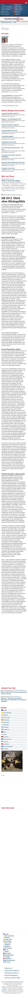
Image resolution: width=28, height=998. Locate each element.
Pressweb (14, 991)
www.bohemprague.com (20, 690)
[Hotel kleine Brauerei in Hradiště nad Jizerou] (12, 771)
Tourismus (5, 741)
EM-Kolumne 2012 (10, 190)
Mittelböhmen (18, 4)
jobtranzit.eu (4, 990)
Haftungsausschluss (11, 973)
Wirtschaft (5, 749)
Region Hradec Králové (7, 8)
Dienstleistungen (7, 712)
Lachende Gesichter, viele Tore (10, 113)
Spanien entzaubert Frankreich (10, 125)
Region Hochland (5, 12)
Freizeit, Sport (6, 717)
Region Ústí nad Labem (7, 6)
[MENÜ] (26, 2)
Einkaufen (5, 715)
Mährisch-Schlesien (6, 9)
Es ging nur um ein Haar (8, 168)
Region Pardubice (19, 8)
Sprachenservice (7, 739)
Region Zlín (17, 14)
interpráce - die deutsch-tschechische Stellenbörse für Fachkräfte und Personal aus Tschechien (13, 699)
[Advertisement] (14, 641)
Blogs (15, 22)
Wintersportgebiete (8, 746)
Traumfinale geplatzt (7, 136)
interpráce (4, 986)
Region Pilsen (5, 11)
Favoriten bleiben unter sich (9, 130)
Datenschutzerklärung (11, 970)
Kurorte (5, 734)
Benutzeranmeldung (11, 975)
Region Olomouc (5, 14)
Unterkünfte (6, 744)
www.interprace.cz (15, 696)
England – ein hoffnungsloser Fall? (11, 119)
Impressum (8, 968)
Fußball (7, 179)
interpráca (4, 988)
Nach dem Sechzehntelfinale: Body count (13, 162)
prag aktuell (19, 982)
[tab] (14, 710)
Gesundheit (6, 724)
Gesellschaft (6, 722)
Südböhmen (18, 11)
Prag (3, 4)
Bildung (5, 710)
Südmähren (17, 12)
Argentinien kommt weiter (9, 142)
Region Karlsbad (18, 9)
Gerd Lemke (5, 36)
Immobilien (6, 727)
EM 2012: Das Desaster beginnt (11, 181)
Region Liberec (18, 6)
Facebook (15, 105)
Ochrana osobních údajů (12, 978)
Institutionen (6, 729)
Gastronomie (6, 720)
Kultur (4, 732)
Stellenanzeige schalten (6, 22)
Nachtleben (6, 737)
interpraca (5, 989)
